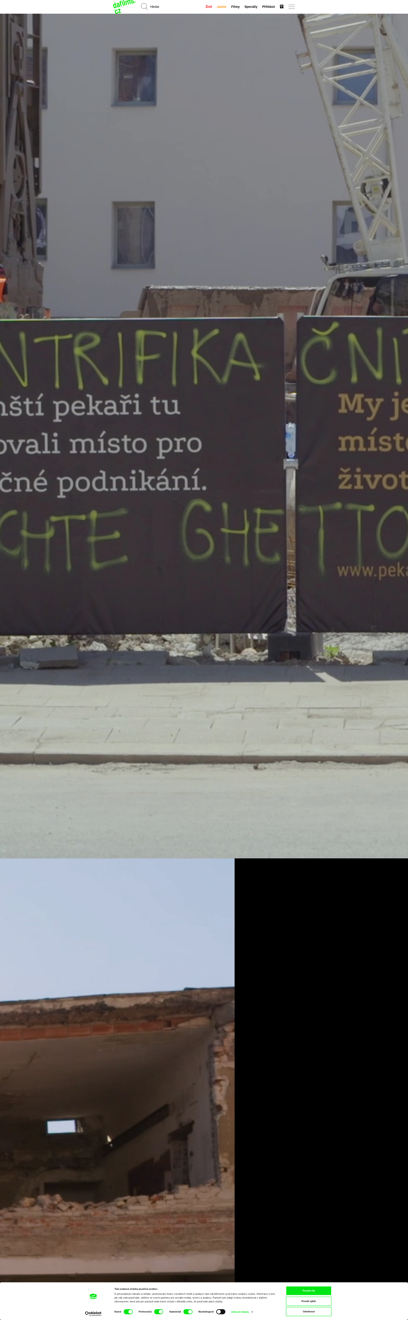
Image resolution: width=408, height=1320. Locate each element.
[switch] (158, 1311)
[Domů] (124, 7)
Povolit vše (309, 1290)
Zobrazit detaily (240, 1311)
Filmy (235, 6)
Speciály (250, 6)
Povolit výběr (308, 1301)
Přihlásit (268, 6)
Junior (221, 6)
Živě (209, 6)
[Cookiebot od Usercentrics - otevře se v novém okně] (93, 1313)
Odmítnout (309, 1311)
